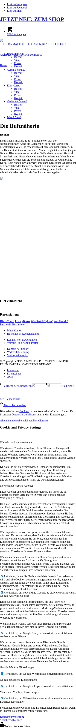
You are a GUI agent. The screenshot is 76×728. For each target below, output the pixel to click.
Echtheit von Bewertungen (22, 339)
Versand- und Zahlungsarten (23, 342)
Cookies (24, 411)
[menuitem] (41, 60)
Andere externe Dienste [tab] (13, 636)
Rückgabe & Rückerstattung (23, 333)
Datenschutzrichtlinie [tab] (12, 701)
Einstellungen (40, 420)
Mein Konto (14, 330)
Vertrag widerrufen (17, 355)
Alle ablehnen (25, 420)
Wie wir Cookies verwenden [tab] (16, 442)
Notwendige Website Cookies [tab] (16, 485)
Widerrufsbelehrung (18, 351)
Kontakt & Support (17, 348)
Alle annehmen (8, 420)
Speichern (5, 719)
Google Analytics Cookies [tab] (14, 595)
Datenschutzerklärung (24, 414)
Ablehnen (16, 719)
